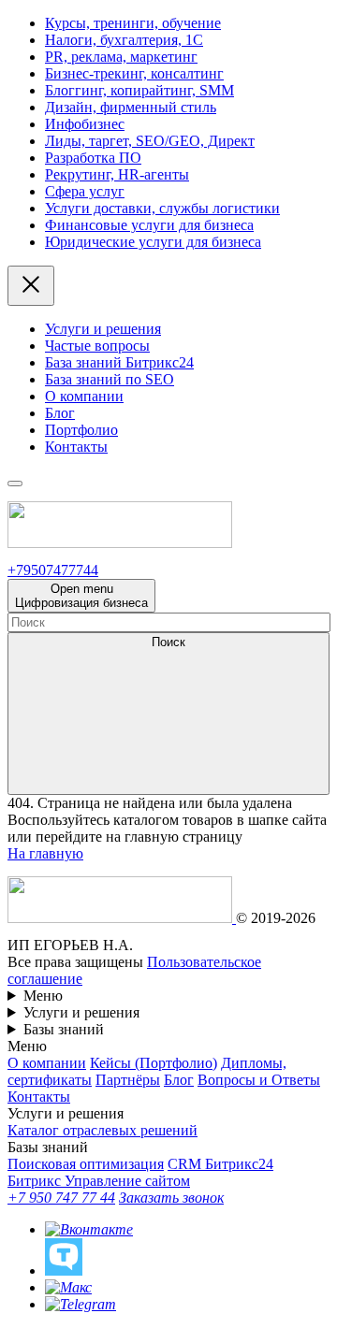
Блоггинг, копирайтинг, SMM (139, 90)
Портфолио (81, 430)
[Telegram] (80, 1304)
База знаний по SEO (109, 379)
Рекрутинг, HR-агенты (117, 174)
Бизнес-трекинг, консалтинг (134, 73)
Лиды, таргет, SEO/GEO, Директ (150, 141)
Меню (43, 995)
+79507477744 (52, 570)
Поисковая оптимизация (85, 1164)
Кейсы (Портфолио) (153, 1063)
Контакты (76, 447)
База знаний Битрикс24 (119, 362)
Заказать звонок (171, 1197)
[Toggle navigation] (14, 483)
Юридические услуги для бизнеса (153, 242)
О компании (84, 396)
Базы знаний (63, 1029)
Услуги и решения (103, 329)
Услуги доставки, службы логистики (162, 208)
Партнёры (127, 1080)
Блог (60, 413)
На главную (45, 853)
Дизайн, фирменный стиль (130, 107)
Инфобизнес (85, 124)
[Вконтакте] (89, 1229)
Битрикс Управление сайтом (98, 1181)
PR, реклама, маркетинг (121, 57)
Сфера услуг (85, 191)
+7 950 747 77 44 (61, 1197)
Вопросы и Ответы (259, 1080)
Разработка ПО (93, 158)
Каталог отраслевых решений (102, 1130)
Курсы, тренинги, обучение (133, 23)
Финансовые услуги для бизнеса (149, 225)
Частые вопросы (97, 346)
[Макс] (68, 1287)
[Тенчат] (63, 1270)
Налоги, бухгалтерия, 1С (124, 40)
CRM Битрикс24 (220, 1164)
